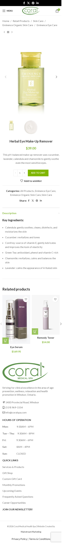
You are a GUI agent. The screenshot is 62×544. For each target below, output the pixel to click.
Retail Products (21, 20)
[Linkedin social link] (37, 3)
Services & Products (13, 466)
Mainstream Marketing (31, 531)
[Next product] (12, 32)
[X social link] (28, 3)
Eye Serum (16, 346)
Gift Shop (7, 472)
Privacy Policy (19, 538)
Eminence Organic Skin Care (17, 25)
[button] (5, 77)
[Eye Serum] (16, 319)
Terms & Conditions (39, 538)
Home (5, 20)
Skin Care (38, 20)
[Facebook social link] (24, 3)
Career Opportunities (14, 502)
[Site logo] (31, 10)
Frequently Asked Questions (17, 496)
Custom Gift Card (12, 478)
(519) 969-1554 (14, 407)
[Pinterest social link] (33, 3)
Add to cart (38, 173)
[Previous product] (4, 32)
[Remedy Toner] (46, 315)
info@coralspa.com (16, 412)
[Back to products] (8, 32)
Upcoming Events (12, 490)
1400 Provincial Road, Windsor (22, 402)
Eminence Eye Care (47, 25)
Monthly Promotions (13, 484)
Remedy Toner (45, 337)
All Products (27, 190)
